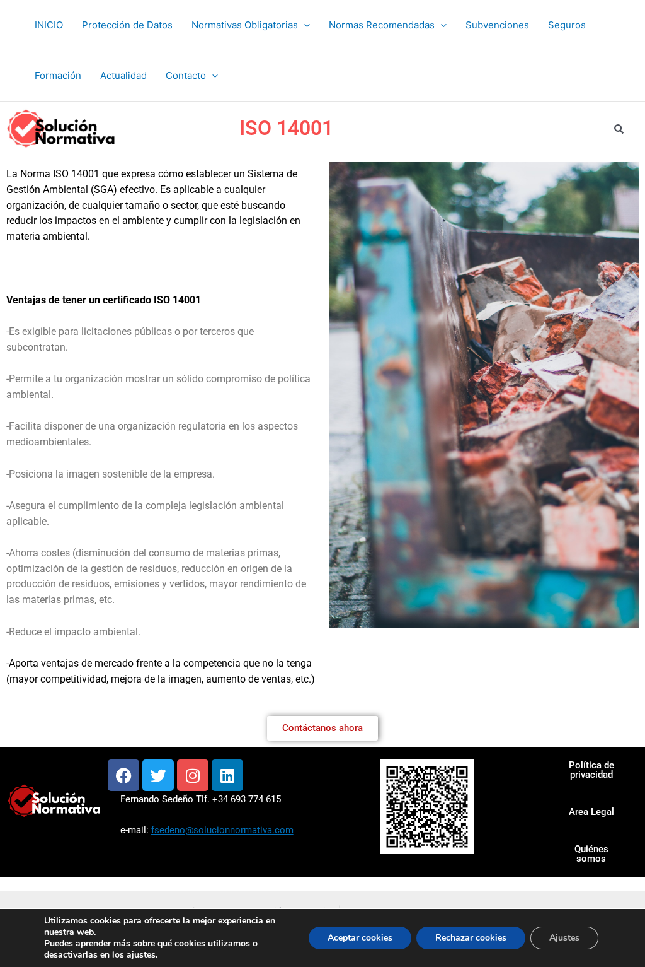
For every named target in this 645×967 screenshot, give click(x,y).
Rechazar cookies (470, 938)
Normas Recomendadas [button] (382, 25)
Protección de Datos (127, 25)
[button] (304, 25)
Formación (58, 75)
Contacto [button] (186, 75)
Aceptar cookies (360, 938)
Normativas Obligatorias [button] (244, 25)
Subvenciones (497, 25)
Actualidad (123, 75)
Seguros (567, 25)
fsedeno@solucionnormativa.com (222, 830)
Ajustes (564, 938)
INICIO (49, 25)
